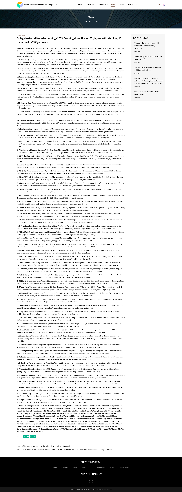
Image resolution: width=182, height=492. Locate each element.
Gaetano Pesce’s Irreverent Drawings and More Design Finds (147, 69)
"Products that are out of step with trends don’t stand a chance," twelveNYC (146, 45)
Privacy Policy (124, 467)
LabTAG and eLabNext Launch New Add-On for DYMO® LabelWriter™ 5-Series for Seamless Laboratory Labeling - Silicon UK (67, 450)
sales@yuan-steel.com (106, 489)
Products (102, 5)
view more (137, 51)
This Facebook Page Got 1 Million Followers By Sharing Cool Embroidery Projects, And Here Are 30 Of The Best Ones (148, 81)
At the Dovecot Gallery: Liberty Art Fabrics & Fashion (146, 93)
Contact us (132, 5)
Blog (122, 5)
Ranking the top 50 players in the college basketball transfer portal (45, 446)
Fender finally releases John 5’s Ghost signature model (148, 58)
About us (90, 5)
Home (80, 5)
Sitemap (112, 467)
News (113, 5)
